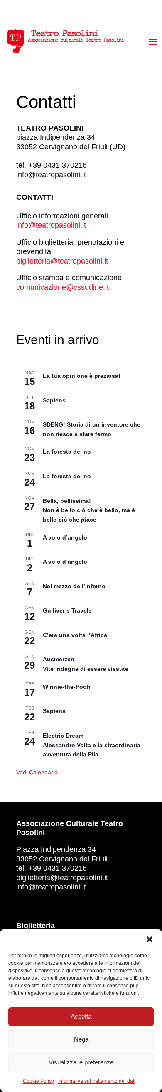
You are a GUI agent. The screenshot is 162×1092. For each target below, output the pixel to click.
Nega (81, 1039)
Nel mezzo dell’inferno (74, 586)
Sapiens (54, 400)
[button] (149, 939)
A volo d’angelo (65, 537)
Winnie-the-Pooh (67, 686)
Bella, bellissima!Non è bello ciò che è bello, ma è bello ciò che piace (89, 510)
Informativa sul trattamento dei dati (96, 1081)
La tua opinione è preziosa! (81, 375)
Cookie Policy (38, 1081)
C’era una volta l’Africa (75, 635)
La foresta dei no (67, 451)
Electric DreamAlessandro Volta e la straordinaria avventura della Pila (91, 745)
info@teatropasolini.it (51, 225)
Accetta (81, 1016)
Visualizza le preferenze (81, 1062)
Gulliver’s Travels (67, 610)
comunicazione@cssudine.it (62, 287)
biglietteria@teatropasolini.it (62, 261)
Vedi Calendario (37, 772)
